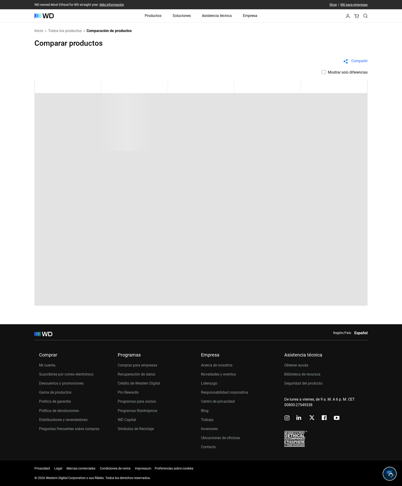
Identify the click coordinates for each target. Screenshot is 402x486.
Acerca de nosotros (216, 365)
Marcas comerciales (81, 468)
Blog (204, 410)
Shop (333, 4)
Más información (112, 4)
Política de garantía (55, 401)
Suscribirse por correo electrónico (66, 374)
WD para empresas (354, 4)
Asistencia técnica (217, 15)
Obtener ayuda (296, 365)
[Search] (365, 16)
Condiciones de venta (115, 468)
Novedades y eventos (218, 374)
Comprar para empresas (137, 365)
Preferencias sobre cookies (174, 468)
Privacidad (42, 468)
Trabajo (207, 420)
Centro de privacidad (218, 401)
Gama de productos (55, 392)
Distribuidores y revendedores (63, 420)
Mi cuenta (47, 365)
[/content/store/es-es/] (44, 15)
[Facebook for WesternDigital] (324, 418)
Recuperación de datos (136, 374)
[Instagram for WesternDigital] (287, 418)
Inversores (209, 429)
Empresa (250, 15)
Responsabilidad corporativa (224, 392)
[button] (348, 17)
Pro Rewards (128, 392)
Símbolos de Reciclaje (136, 429)
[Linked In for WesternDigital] (299, 418)
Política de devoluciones (59, 410)
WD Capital (127, 420)
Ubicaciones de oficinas (220, 438)
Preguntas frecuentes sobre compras (69, 429)
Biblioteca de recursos (302, 374)
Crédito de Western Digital (139, 383)
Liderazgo (209, 383)
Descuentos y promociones (61, 383)
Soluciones (182, 15)
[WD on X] (311, 418)
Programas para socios (137, 401)
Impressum (143, 468)
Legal (58, 468)
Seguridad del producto (303, 383)
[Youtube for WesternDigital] (336, 418)
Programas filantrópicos (137, 410)
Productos (153, 15)
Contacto (208, 447)
